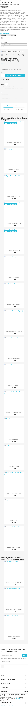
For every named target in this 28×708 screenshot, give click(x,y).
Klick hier (18, 699)
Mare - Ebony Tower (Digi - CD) (14, 582)
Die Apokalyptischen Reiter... (14, 358)
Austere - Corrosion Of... (14, 385)
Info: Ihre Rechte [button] (4, 33)
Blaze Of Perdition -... (14, 439)
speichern (3, 35)
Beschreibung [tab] (8, 106)
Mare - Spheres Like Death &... (14, 609)
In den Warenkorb (15, 76)
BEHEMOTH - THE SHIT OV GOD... (14, 493)
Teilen (6, 84)
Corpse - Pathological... (14, 277)
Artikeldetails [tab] (18, 106)
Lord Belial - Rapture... (14, 466)
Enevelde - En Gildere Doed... (14, 547)
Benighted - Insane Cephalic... (14, 142)
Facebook (2, 666)
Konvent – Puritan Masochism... (14, 412)
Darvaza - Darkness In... (14, 636)
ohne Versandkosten (11, 67)
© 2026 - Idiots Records (7, 706)
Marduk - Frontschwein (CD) (14, 223)
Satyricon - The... (14, 520)
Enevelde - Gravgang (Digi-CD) (14, 331)
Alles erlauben (12, 35)
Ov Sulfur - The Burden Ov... (14, 250)
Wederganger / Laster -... (14, 169)
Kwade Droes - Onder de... (14, 304)
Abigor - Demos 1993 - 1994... (14, 196)
